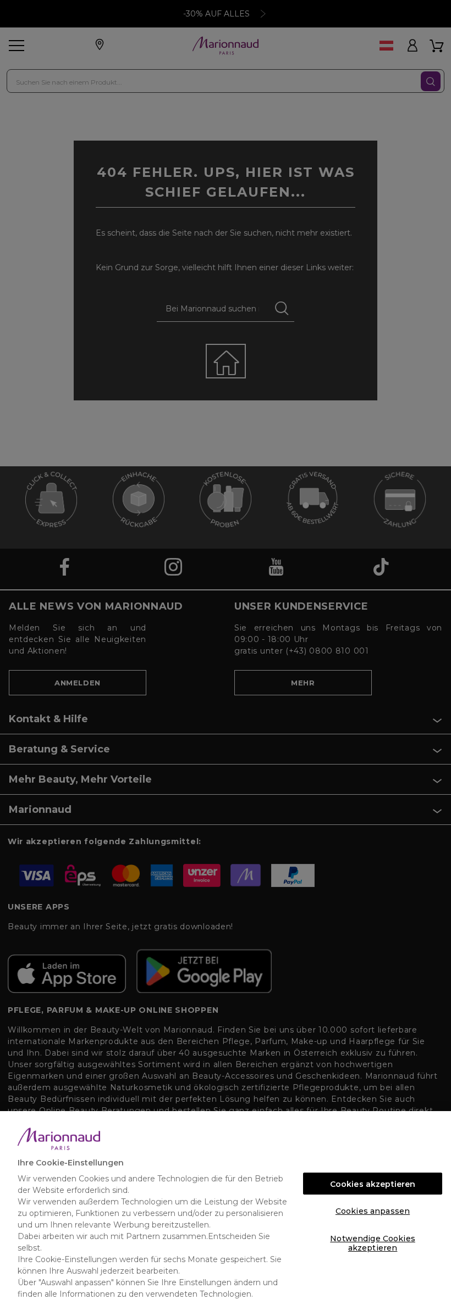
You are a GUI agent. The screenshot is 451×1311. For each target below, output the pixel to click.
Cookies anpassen (373, 1211)
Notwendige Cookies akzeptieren (372, 1241)
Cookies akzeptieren (373, 1184)
